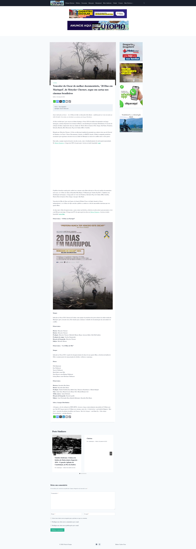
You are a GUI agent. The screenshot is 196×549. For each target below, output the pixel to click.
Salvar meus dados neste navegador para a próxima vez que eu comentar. (69, 518)
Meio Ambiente (107, 3)
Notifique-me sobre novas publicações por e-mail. (65, 525)
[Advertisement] (83, 157)
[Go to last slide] (55, 453)
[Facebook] (96, 544)
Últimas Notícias (69, 3)
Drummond (98, 3)
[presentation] (66, 444)
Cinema (55, 83)
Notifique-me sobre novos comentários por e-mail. (65, 522)
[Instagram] (99, 544)
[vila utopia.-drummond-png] (131, 120)
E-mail (86, 514)
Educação (91, 3)
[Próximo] (111, 453)
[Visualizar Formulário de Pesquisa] (144, 3)
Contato (121, 3)
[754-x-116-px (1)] (98, 18)
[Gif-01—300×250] (131, 51)
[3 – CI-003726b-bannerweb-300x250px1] (131, 72)
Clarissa (89, 438)
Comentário (54, 493)
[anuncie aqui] (98, 30)
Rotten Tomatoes (59, 143)
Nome (53, 514)
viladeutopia (59, 467)
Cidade (115, 3)
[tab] (79, 473)
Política (78, 3)
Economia (84, 3)
